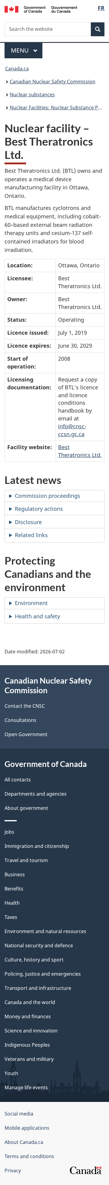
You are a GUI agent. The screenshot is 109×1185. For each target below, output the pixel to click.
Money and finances (28, 1016)
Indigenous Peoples (27, 1045)
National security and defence (39, 945)
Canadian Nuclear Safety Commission (52, 81)
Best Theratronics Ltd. (80, 451)
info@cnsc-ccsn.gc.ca (72, 430)
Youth (11, 1073)
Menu (20, 50)
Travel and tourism (26, 860)
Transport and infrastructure (38, 988)
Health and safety (37, 616)
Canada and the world (30, 1002)
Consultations (20, 720)
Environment (31, 603)
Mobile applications (27, 1128)
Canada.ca (17, 68)
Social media (19, 1113)
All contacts (18, 779)
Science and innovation (31, 1030)
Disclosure (28, 522)
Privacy (13, 1170)
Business (15, 874)
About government (26, 808)
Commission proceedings (47, 495)
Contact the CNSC (25, 706)
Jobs (9, 832)
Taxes (11, 917)
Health (12, 903)
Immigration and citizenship (37, 846)
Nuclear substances (32, 94)
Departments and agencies (36, 794)
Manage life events (26, 1087)
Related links (31, 535)
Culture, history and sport (34, 959)
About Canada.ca (24, 1142)
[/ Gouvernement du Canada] (41, 8)
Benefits (14, 888)
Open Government (26, 734)
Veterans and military (29, 1059)
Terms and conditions (29, 1156)
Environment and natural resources (45, 931)
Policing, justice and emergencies (43, 974)
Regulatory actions (39, 508)
